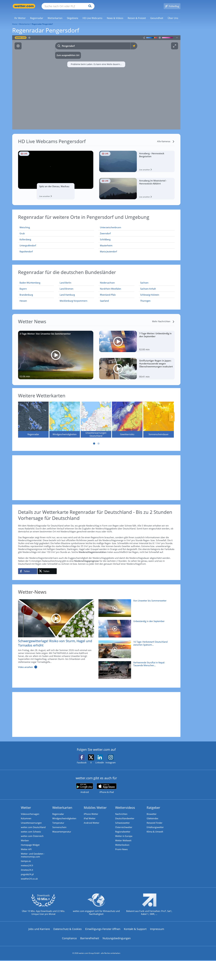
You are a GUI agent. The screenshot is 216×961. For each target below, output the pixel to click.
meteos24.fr (27, 865)
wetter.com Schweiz (31, 831)
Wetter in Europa (123, 836)
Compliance (69, 938)
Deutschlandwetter (124, 818)
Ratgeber (153, 807)
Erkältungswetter (155, 827)
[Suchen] (89, 6)
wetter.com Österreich (32, 836)
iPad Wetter (90, 818)
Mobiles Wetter (95, 807)
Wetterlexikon (122, 844)
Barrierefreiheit (89, 938)
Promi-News (121, 849)
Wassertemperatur (61, 831)
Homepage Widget (30, 844)
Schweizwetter (122, 822)
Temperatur (58, 822)
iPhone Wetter (91, 813)
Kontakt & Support (135, 929)
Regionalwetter (122, 831)
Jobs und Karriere (39, 929)
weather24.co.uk (29, 878)
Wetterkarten (24, 24)
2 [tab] (98, 443)
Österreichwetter (123, 827)
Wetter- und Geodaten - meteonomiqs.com (33, 855)
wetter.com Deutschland (33, 827)
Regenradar (58, 813)
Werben (25, 840)
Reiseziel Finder (154, 822)
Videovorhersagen (30, 813)
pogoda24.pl (27, 874)
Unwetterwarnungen (31, 822)
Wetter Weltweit (123, 840)
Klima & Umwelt (155, 831)
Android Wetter (91, 822)
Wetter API (26, 849)
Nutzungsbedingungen (117, 938)
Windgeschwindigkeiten (64, 818)
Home (14, 24)
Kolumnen (26, 818)
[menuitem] (20, 18)
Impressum (157, 929)
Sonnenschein (59, 827)
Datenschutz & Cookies (67, 929)
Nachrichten (121, 813)
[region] (96, 82)
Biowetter (151, 813)
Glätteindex (152, 818)
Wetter (26, 807)
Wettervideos (125, 807)
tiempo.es (26, 861)
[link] (20, 18)
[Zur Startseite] (24, 6)
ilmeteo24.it (27, 869)
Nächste (172, 416)
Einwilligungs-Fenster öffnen (102, 929)
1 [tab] (94, 443)
